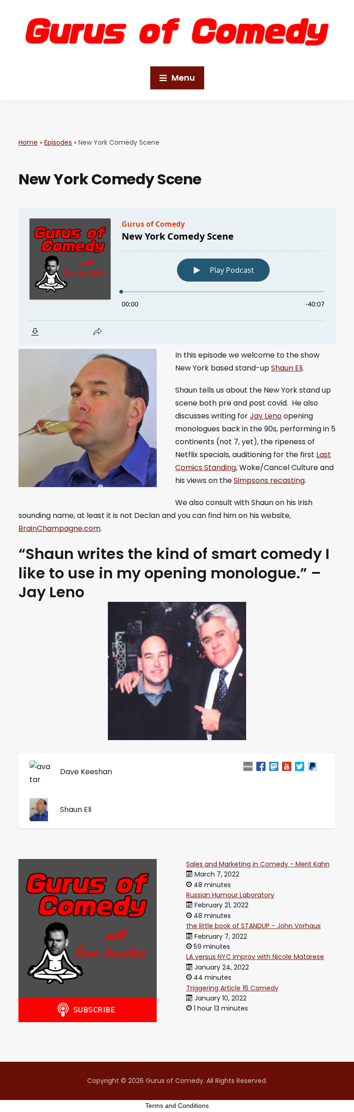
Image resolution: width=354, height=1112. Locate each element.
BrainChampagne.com (59, 528)
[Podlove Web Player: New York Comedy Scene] (177, 276)
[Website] (246, 772)
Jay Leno (266, 416)
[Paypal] (310, 772)
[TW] (297, 772)
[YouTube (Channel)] (284, 772)
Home (28, 142)
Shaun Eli (286, 368)
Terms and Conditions (177, 1105)
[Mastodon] (272, 772)
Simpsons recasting (269, 480)
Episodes (58, 142)
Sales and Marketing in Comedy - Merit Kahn (258, 864)
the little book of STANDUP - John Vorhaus (253, 925)
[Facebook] (259, 772)
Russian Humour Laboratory (230, 895)
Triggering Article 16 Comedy (232, 988)
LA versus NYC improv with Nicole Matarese (255, 956)
